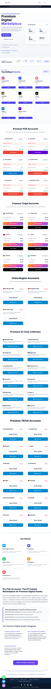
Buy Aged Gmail (38, 194)
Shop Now (7, 34)
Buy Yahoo (38, 152)
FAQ (17, 679)
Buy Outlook (14, 173)
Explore (8, 87)
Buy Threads (13, 227)
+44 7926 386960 (6, 52)
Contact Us (13, 439)
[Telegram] (4, 681)
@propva (16, 50)
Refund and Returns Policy (25, 681)
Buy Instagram (13, 223)
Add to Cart (13, 302)
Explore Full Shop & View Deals (25, 662)
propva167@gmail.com (7, 50)
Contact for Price (13, 346)
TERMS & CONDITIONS (34, 679)
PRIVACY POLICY (23, 679)
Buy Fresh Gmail (14, 194)
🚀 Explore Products (8, 39)
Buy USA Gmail (38, 173)
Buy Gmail (13, 152)
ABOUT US (12, 679)
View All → (46, 71)
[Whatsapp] (4, 677)
